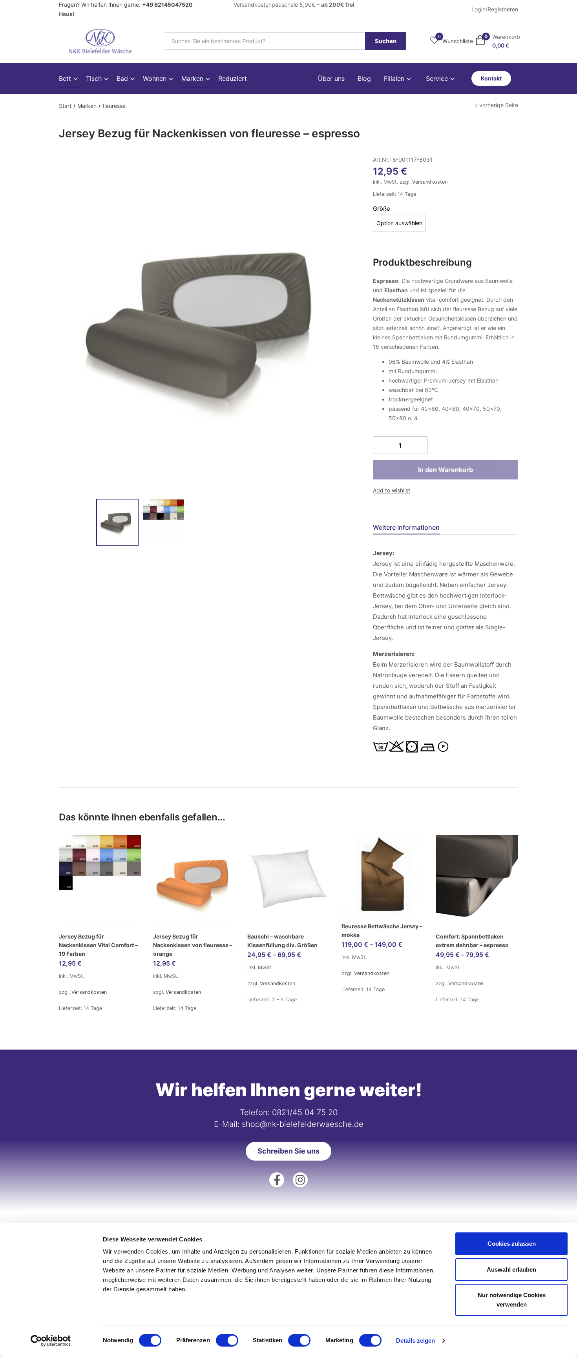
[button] (497, 41)
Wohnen (155, 78)
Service (438, 78)
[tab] (415, 528)
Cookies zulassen (512, 1243)
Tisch (95, 78)
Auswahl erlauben (511, 1269)
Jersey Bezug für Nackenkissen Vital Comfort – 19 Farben (98, 945)
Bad (123, 78)
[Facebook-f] (276, 1179)
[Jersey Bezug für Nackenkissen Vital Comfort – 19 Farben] (100, 881)
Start (65, 105)
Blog (364, 78)
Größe (381, 208)
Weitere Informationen (406, 527)
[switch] (227, 1340)
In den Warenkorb (445, 470)
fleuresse (114, 105)
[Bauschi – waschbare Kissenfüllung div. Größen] (288, 881)
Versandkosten (429, 182)
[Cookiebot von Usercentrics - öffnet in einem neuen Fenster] (50, 1341)
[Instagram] (300, 1179)
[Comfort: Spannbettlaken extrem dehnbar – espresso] (477, 881)
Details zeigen (415, 1340)
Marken (193, 78)
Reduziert (232, 78)
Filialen (395, 78)
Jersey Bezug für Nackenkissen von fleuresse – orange (192, 945)
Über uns (331, 78)
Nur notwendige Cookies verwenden (512, 1300)
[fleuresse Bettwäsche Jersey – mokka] (382, 876)
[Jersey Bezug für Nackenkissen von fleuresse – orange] (194, 881)
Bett (66, 78)
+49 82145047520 (167, 4)
